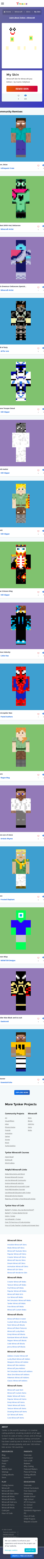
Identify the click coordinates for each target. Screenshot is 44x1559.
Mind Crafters (10, 1163)
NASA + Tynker (10, 1216)
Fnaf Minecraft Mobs (15, 1288)
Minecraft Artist (7, 229)
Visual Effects (9, 1121)
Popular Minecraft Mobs (16, 1291)
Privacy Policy (8, 1534)
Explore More (22, 1092)
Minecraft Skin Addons (16, 1365)
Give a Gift (28, 1460)
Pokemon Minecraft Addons (18, 1377)
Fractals (7, 1130)
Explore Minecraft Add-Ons (14, 1183)
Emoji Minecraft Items (16, 1402)
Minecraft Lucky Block (15, 1331)
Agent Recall (9, 1157)
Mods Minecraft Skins (15, 1248)
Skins (28, 12)
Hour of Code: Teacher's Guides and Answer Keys (22, 1225)
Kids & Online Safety (10, 1537)
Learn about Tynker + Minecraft (22, 18)
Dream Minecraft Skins (16, 1263)
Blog (3, 1455)
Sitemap (5, 1472)
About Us (5, 1458)
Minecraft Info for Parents (14, 1196)
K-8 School (28, 1507)
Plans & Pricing (30, 1472)
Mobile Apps (7, 1469)
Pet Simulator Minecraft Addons (20, 1371)
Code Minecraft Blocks (16, 1344)
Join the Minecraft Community (15, 1180)
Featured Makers (30, 1469)
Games (7, 1136)
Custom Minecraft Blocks (17, 1322)
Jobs (3, 1466)
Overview (28, 1455)
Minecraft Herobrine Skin (17, 1273)
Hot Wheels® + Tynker (13, 1219)
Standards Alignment (32, 1510)
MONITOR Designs (8, 960)
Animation (8, 1133)
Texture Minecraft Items (16, 1408)
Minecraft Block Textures (17, 1328)
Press (4, 1463)
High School (28, 1499)
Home (8, 12)
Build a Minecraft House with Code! (17, 1186)
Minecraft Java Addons (16, 1368)
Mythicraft (8, 1160)
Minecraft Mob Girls (15, 1294)
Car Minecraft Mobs (15, 1297)
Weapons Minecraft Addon (17, 1362)
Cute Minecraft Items (15, 1418)
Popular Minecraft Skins (16, 1254)
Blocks (30, 1121)
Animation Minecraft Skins (17, 1266)
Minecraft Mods (8, 1507)
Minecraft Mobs (8, 1496)
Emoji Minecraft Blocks (16, 1334)
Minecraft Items (8, 1505)
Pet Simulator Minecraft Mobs (19, 1300)
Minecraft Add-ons (9, 1502)
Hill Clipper (5, 412)
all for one (5, 351)
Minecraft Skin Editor (10, 1493)
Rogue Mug (5, 778)
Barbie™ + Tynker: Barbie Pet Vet (16, 1213)
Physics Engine (10, 1127)
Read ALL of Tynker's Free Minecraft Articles (20, 1199)
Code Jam (5, 1510)
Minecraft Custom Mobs (16, 1310)
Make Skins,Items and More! (15, 1174)
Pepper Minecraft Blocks (17, 1340)
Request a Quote (30, 1521)
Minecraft (18, 12)
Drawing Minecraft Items (17, 1411)
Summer (27, 1477)
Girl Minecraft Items (15, 1415)
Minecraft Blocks (8, 1499)
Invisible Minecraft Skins (17, 1245)
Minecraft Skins (8, 1491)
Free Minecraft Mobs (15, 1306)
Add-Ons (31, 1124)
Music (7, 1143)
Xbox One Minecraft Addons (18, 1374)
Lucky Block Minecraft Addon (18, 1359)
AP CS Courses (29, 1502)
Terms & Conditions (9, 1532)
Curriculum (28, 1458)
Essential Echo (6, 1082)
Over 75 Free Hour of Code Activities (17, 1222)
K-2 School (28, 1505)
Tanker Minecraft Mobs (16, 1303)
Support (5, 1460)
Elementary (28, 1493)
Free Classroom (30, 1491)
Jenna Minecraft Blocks (16, 1347)
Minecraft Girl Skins (15, 1269)
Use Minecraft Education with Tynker (18, 1193)
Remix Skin (22, 88)
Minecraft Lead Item (15, 1390)
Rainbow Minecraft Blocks (17, 1337)
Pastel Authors (7, 717)
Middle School (29, 1496)
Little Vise (5, 656)
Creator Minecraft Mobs (16, 1282)
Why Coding (29, 1466)
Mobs (30, 1130)
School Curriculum (31, 1488)
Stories (7, 1140)
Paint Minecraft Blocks (16, 1325)
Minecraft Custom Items (16, 1393)
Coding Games (7, 1485)
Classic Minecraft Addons (17, 1381)
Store (4, 1477)
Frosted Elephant (8, 899)
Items (30, 1127)
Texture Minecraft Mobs (16, 1285)
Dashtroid (5, 1021)
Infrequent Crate (7, 168)
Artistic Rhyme (7, 838)
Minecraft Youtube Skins (17, 1251)
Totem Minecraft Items (16, 1405)
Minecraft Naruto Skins (16, 1260)
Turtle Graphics (10, 1146)
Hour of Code (7, 1513)
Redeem (27, 1463)
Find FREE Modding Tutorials (15, 1189)
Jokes (7, 1124)
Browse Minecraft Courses (14, 1177)
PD (25, 1513)
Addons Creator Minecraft (17, 1356)
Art (6, 1118)
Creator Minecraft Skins (16, 1257)
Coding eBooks (8, 1474)
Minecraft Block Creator (16, 1319)
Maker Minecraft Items (16, 1396)
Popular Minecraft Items (16, 1399)
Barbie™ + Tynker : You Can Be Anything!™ (19, 1210)
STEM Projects (29, 1519)
